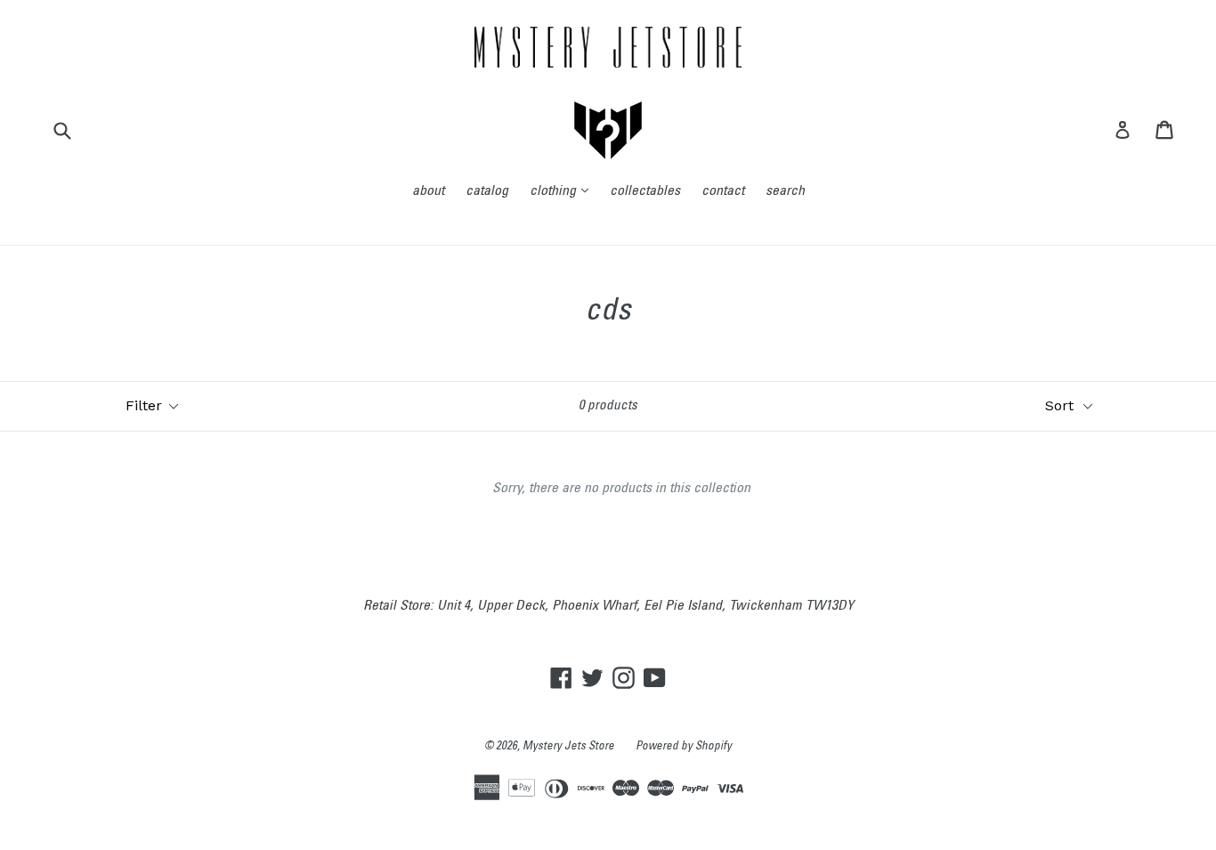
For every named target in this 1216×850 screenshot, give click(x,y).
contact (722, 191)
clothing (563, 190)
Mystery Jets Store (568, 747)
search (785, 191)
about (428, 191)
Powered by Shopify (684, 747)
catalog (487, 191)
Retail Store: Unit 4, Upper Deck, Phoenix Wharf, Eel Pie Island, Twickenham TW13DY (608, 606)
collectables (645, 191)
